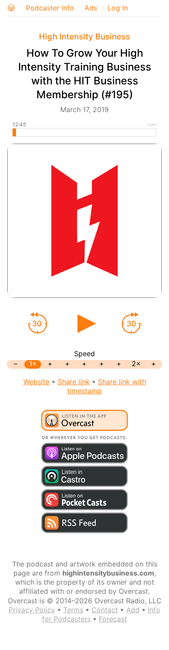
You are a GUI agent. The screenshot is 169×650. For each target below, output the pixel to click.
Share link (74, 381)
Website (36, 381)
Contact (104, 609)
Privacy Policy (32, 609)
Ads (90, 7)
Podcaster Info (50, 7)
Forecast (113, 619)
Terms (73, 609)
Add (133, 609)
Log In (117, 7)
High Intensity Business (84, 37)
